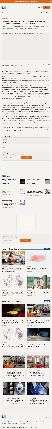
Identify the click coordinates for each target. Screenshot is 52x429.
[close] (50, 2)
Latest (3, 176)
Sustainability (5, 266)
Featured (8, 176)
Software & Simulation (17, 147)
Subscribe (26, 157)
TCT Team (5, 30)
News (28, 342)
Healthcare (5, 18)
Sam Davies (30, 185)
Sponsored (29, 318)
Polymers (29, 266)
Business (29, 290)
